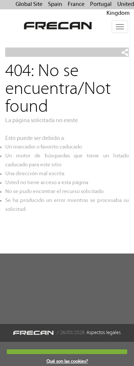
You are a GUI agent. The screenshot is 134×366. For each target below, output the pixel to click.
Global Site (29, 4)
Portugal (101, 4)
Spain (55, 4)
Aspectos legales (103, 333)
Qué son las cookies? (67, 361)
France (76, 4)
